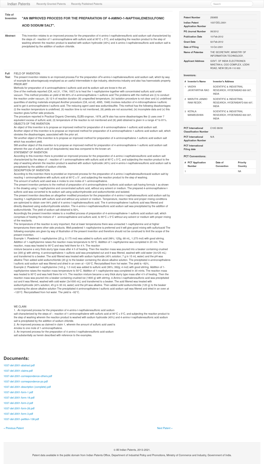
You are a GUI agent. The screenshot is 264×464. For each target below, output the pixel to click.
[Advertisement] (88, 61)
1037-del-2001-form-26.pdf (19, 408)
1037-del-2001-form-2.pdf (18, 403)
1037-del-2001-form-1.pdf (18, 392)
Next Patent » (165, 428)
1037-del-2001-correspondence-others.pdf (28, 376)
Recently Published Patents (86, 4)
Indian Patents (18, 3)
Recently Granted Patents (51, 4)
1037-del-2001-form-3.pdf (18, 413)
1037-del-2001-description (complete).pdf (27, 387)
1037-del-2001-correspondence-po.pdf (26, 381)
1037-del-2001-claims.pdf (18, 370)
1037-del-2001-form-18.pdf (19, 397)
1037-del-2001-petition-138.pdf (21, 419)
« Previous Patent (14, 428)
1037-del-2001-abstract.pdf (19, 365)
